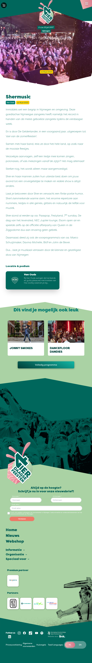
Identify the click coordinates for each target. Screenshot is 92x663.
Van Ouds (10, 103)
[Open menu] (86, 3)
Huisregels (41, 645)
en (80, 645)
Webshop (15, 541)
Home (11, 530)
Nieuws (12, 536)
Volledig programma (46, 365)
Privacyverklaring (14, 645)
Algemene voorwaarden (29, 644)
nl (70, 645)
